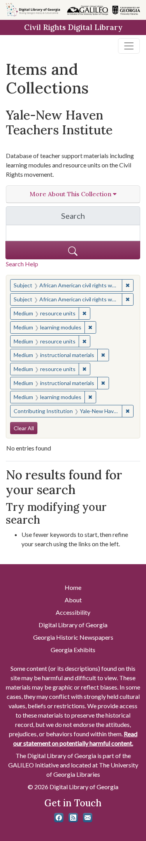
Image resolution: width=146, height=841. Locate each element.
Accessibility (73, 612)
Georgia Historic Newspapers (73, 637)
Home (73, 587)
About (73, 599)
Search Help (22, 263)
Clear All (24, 428)
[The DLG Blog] (73, 817)
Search (100, 218)
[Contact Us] (87, 817)
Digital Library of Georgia (73, 624)
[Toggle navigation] (129, 46)
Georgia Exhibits (73, 649)
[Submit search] (72, 250)
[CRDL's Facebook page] (58, 817)
